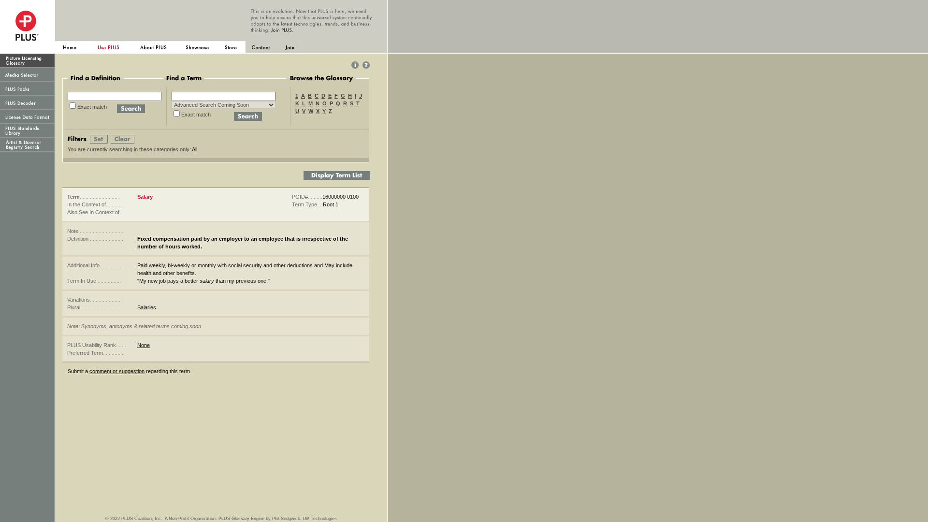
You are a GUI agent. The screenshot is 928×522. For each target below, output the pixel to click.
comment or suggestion (117, 371)
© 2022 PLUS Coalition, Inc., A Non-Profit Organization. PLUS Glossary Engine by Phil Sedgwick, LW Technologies (221, 518)
